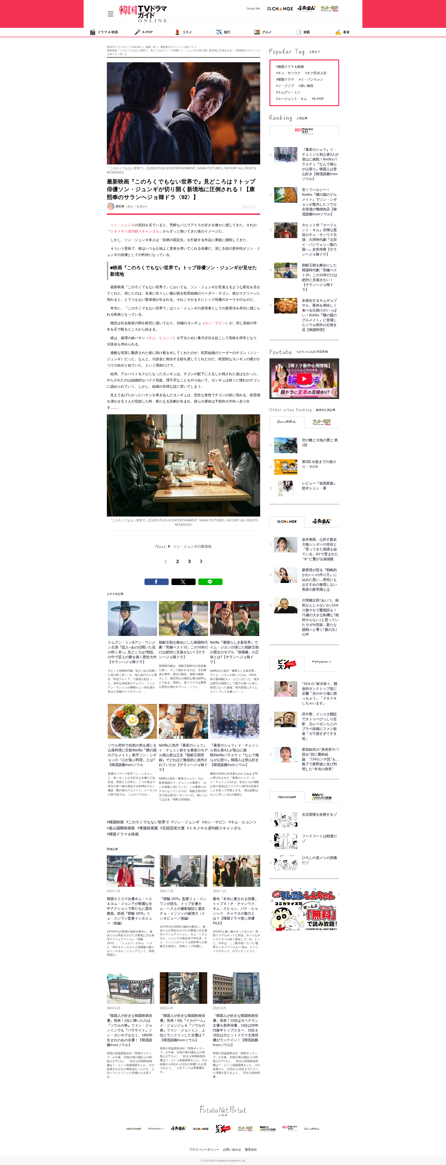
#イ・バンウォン (311, 79)
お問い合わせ (232, 1149)
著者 (342, 32)
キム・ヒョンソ (161, 338)
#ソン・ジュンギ (185, 822)
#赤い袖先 (306, 86)
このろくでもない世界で (152, 267)
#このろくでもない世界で (147, 822)
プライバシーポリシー (204, 1149)
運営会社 (251, 1149)
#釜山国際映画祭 (121, 828)
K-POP (143, 32)
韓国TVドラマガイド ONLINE (124, 47)
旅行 (223, 32)
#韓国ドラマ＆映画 (123, 834)
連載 (302, 32)
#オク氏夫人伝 (316, 73)
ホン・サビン (215, 323)
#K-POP (318, 99)
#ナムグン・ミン (288, 92)
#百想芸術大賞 (172, 828)
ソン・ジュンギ (122, 225)
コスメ (183, 32)
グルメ (263, 32)
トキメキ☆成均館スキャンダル (134, 231)
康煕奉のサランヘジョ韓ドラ (176, 47)
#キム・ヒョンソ (243, 822)
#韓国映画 (115, 822)
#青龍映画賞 (147, 828)
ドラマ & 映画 (103, 32)
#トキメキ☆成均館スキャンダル (214, 828)
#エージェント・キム (291, 99)
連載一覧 (150, 47)
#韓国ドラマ (285, 79)
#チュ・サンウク (288, 73)
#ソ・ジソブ (285, 86)
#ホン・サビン (214, 822)
